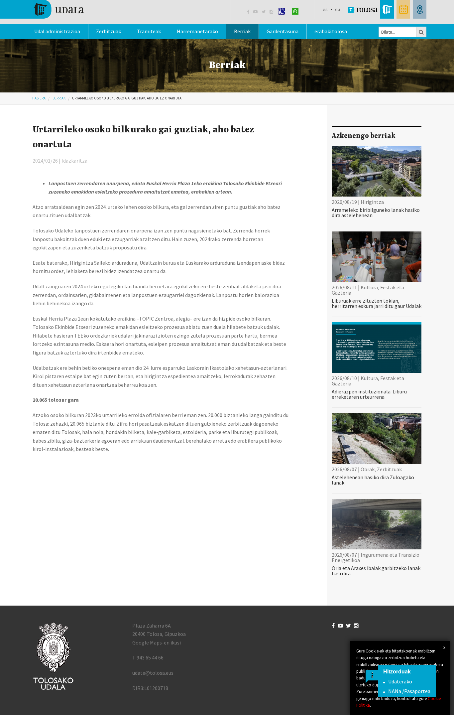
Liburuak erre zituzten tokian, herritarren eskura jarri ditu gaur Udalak (376, 303)
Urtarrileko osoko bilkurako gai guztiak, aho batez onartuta (126, 98)
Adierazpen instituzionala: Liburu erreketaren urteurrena (369, 394)
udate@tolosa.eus (152, 672)
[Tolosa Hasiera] (58, 8)
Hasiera (39, 98)
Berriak (242, 31)
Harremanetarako (197, 31)
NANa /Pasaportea (409, 691)
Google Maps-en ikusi (156, 642)
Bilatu (421, 32)
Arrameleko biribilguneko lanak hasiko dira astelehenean (376, 212)
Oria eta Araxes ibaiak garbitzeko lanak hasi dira (376, 570)
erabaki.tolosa (330, 31)
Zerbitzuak (108, 31)
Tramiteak (149, 31)
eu (337, 9)
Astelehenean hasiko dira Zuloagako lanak (373, 480)
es (325, 9)
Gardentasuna (282, 31)
